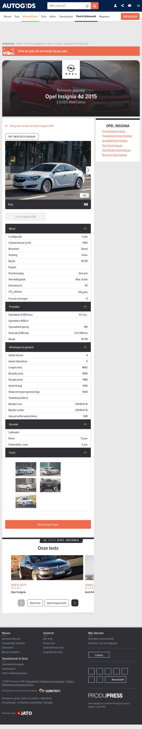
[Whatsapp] (124, 671)
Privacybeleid (32, 681)
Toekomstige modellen (13, 643)
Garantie (13, 424)
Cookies (70, 681)
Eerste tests (49, 643)
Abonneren (130, 16)
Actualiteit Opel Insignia (114, 141)
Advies (53, 16)
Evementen (7, 647)
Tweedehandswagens (13, 664)
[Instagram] (100, 671)
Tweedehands (66, 16)
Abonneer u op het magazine (103, 643)
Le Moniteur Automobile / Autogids (35, 702)
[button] (88, 170)
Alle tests (48, 639)
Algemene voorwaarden (52, 681)
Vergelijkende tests (53, 652)
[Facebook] (91, 671)
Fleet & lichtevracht (86, 16)
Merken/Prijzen (30, 16)
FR (138, 5)
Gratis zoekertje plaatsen (14, 673)
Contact (99, 655)
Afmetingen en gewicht (21, 347)
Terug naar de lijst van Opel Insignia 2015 (31, 126)
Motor (12, 229)
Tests (17, 16)
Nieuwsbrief (118, 679)
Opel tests (35, 603)
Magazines (104, 16)
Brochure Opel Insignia (114, 155)
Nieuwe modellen (11, 652)
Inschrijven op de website (101, 639)
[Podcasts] (100, 679)
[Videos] (91, 679)
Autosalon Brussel (11, 639)
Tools (43, 16)
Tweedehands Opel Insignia (117, 136)
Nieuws (7, 16)
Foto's (12, 452)
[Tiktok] (116, 671)
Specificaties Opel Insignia (116, 150)
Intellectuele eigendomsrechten (18, 684)
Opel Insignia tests (56, 603)
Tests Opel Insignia (112, 145)
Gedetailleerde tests (53, 647)
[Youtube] (108, 671)
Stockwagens (9, 669)
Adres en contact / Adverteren (37, 698)
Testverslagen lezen (48, 524)
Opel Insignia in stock (113, 131)
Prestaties (14, 307)
